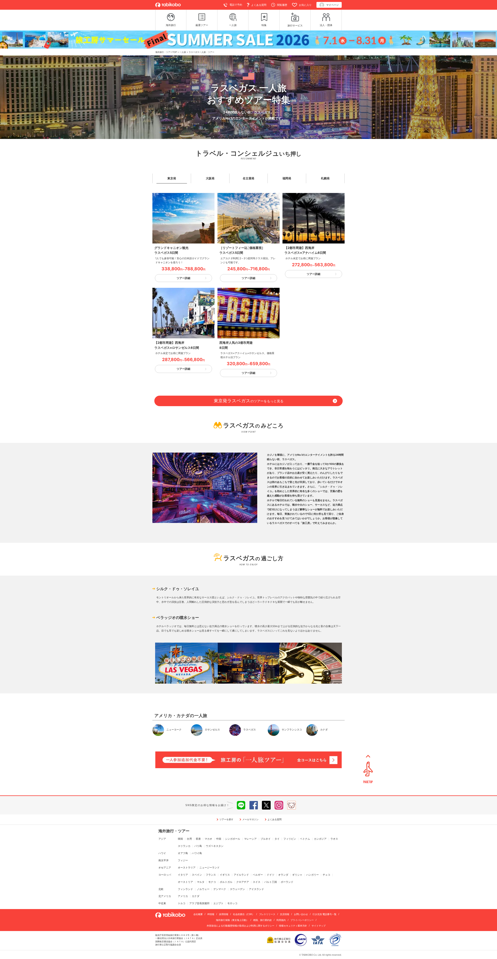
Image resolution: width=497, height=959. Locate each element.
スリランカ (184, 846)
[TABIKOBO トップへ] (168, 5)
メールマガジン (250, 819)
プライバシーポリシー (302, 920)
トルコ (181, 903)
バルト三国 (270, 881)
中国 (218, 838)
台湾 (189, 838)
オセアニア (164, 867)
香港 (198, 838)
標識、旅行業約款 (262, 920)
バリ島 (198, 846)
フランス (211, 874)
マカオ (208, 838)
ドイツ (270, 874)
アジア (162, 838)
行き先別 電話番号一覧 (324, 914)
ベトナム (305, 838)
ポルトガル (226, 881)
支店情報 (284, 914)
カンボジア (320, 838)
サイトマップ (319, 925)
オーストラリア (186, 867)
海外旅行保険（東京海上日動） (232, 920)
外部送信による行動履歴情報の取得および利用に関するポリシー (240, 925)
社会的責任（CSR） (243, 914)
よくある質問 (275, 819)
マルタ (200, 881)
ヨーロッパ (164, 874)
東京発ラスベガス (248, 400)
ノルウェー (203, 889)
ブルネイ (266, 838)
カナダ (195, 896)
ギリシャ (297, 874)
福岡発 (286, 178)
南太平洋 (163, 860)
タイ (277, 838)
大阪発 (210, 178)
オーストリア (185, 881)
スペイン (197, 874)
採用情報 (223, 914)
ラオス (334, 838)
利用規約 (281, 920)
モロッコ (232, 903)
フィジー (183, 860)
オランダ (283, 874)
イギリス (225, 874)
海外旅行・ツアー (173, 831)
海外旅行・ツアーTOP (166, 52)
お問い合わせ (301, 914)
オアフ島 (183, 853)
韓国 (180, 838)
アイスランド (256, 889)
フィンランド (185, 889)
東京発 (171, 178)
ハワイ (162, 853)
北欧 (160, 889)
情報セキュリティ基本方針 (293, 925)
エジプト (218, 903)
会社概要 (198, 914)
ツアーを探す (226, 819)
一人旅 (183, 52)
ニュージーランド (209, 867)
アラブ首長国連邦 (199, 903)
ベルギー (258, 874)
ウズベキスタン (214, 846)
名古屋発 (248, 178)
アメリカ (183, 896)
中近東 (162, 903)
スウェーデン (237, 889)
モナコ (212, 881)
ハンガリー (312, 874)
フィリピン (289, 838)
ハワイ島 (197, 853)
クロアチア (242, 881)
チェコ (326, 874)
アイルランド (241, 874)
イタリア (183, 874)
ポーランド (287, 881)
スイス (256, 881)
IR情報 (210, 914)
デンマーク (219, 889)
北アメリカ (164, 896)
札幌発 (325, 178)
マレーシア (250, 838)
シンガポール (232, 838)
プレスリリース (267, 914)
